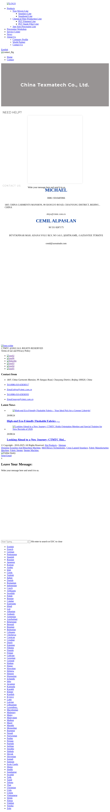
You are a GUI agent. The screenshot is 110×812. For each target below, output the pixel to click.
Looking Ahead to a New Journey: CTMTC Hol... (36, 439)
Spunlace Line (24, 13)
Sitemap (62, 445)
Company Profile (20, 39)
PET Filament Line (27, 21)
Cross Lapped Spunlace (77, 448)
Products (11, 8)
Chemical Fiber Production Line (27, 19)
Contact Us (18, 44)
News (9, 34)
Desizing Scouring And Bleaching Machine (21, 448)
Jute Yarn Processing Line (24, 26)
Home (9, 57)
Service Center (13, 32)
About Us (11, 37)
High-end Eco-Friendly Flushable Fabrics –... (33, 421)
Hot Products (51, 445)
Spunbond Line (25, 16)
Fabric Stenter (16, 450)
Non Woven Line (20, 11)
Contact (10, 59)
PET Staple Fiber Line (28, 24)
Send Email (6, 455)
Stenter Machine (31, 450)
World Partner (19, 42)
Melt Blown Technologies (53, 448)
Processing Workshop (16, 29)
